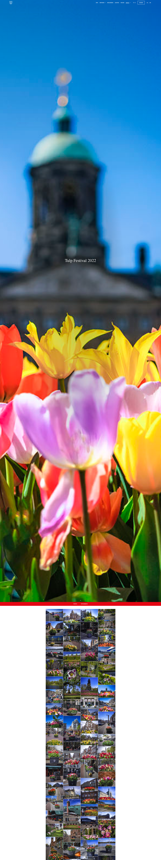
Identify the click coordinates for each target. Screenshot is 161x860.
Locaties (117, 2)
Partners (102, 2)
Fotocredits (84, 604)
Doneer (141, 2)
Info (97, 2)
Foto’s (127, 2)
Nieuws (122, 2)
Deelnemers (110, 2)
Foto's (75, 604)
